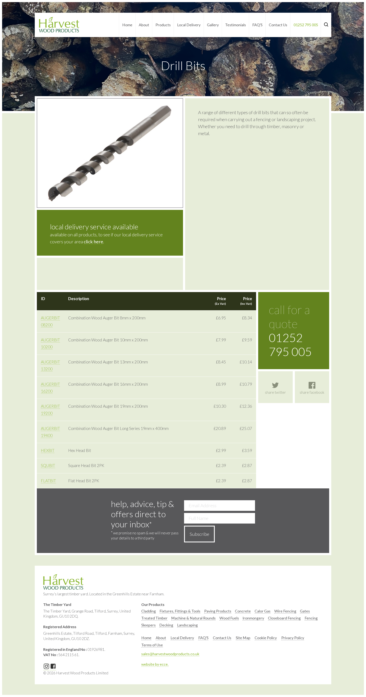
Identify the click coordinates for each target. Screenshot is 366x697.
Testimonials (235, 25)
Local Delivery (189, 25)
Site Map (243, 638)
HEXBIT (47, 450)
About (144, 25)
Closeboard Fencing (284, 618)
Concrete (243, 611)
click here (93, 241)
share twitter (275, 392)
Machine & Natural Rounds (193, 618)
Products (163, 25)
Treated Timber (154, 618)
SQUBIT (48, 465)
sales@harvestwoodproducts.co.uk (170, 654)
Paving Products (217, 611)
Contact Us (278, 25)
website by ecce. (155, 664)
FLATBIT (48, 480)
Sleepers (148, 625)
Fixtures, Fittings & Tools (179, 611)
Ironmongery (253, 618)
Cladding (148, 611)
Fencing (311, 618)
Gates (305, 611)
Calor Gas (262, 611)
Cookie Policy (266, 638)
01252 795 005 (306, 25)
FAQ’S (257, 25)
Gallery (213, 25)
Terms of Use (152, 645)
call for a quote (290, 331)
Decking (166, 625)
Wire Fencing (285, 611)
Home (127, 25)
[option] (148, 612)
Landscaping (187, 625)
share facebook (312, 392)
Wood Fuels (229, 618)
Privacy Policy (292, 638)
